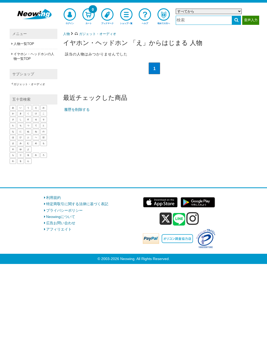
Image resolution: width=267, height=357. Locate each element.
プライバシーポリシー (64, 210)
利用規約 (53, 197)
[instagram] (192, 218)
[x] (166, 219)
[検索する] (236, 20)
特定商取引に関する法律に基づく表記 (77, 204)
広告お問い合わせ (60, 223)
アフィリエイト (59, 229)
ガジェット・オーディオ (29, 84)
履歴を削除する (77, 109)
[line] (179, 219)
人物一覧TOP (24, 44)
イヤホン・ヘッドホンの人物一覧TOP (34, 56)
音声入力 (251, 20)
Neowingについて (60, 217)
